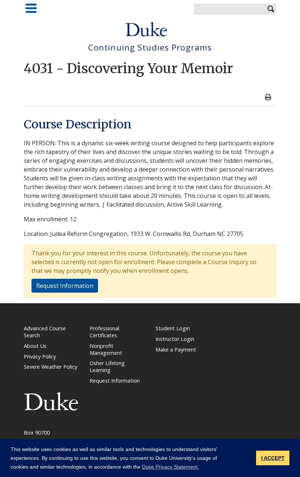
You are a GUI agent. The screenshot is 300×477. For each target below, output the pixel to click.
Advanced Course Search (45, 332)
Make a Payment (175, 349)
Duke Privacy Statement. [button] (170, 467)
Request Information (64, 286)
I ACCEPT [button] (273, 458)
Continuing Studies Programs (150, 48)
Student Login (172, 328)
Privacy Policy (40, 356)
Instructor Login (174, 338)
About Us (35, 345)
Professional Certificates (104, 332)
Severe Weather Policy (50, 366)
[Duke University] (146, 29)
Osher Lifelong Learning (107, 366)
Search (270, 9)
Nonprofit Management (106, 349)
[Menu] (31, 8)
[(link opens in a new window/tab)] (51, 400)
